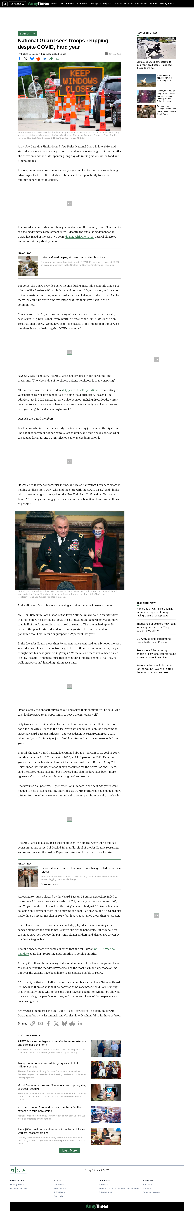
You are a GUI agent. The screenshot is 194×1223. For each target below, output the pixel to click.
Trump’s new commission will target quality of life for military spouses (49, 1065)
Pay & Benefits (66, 4)
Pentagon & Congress (100, 4)
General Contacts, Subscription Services (119, 1188)
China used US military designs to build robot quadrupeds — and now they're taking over (154, 65)
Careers (147, 1188)
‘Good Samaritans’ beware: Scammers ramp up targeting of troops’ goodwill (52, 1087)
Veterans (153, 4)
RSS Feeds (59, 1192)
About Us (147, 1184)
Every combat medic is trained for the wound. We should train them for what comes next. (155, 669)
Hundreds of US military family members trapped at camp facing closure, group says (155, 612)
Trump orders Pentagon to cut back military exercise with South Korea (166, 110)
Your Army (27, 33)
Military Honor (167, 4)
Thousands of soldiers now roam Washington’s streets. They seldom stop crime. (156, 627)
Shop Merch (60, 1196)
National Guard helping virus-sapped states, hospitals (73, 257)
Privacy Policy (17, 1184)
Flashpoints (81, 4)
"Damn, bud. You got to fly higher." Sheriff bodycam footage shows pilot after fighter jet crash (166, 96)
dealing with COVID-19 (79, 236)
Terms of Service (18, 1188)
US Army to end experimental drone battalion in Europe (154, 640)
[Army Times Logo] (38, 4)
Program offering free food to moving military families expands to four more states (50, 1109)
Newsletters (60, 1188)
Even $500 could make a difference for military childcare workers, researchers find (51, 1131)
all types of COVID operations (79, 390)
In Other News (28, 1035)
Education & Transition (135, 4)
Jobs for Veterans (151, 1192)
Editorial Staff (105, 1192)
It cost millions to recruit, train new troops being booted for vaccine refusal (81, 870)
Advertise (103, 1184)
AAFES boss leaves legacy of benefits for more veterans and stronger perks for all (52, 1043)
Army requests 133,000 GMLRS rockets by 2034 (164, 78)
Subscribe (59, 1184)
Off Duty (118, 4)
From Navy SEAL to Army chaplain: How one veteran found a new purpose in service (156, 654)
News (54, 4)
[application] (156, 48)
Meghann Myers (51, 884)
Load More (69, 1150)
